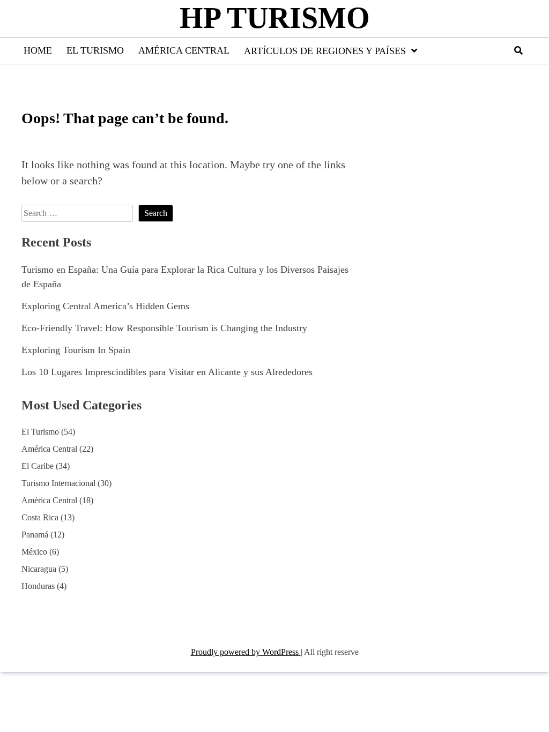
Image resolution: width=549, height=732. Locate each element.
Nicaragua (38, 568)
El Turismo (95, 50)
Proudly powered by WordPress (246, 651)
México (34, 551)
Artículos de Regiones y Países (325, 51)
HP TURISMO (275, 17)
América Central (183, 50)
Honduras (38, 586)
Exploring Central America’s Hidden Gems (105, 306)
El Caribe (37, 465)
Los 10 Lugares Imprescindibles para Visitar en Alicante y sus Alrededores (167, 372)
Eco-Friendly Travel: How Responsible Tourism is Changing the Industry (164, 328)
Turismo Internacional (58, 483)
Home (38, 50)
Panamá (34, 534)
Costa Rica (39, 517)
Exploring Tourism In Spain (75, 350)
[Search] (518, 50)
